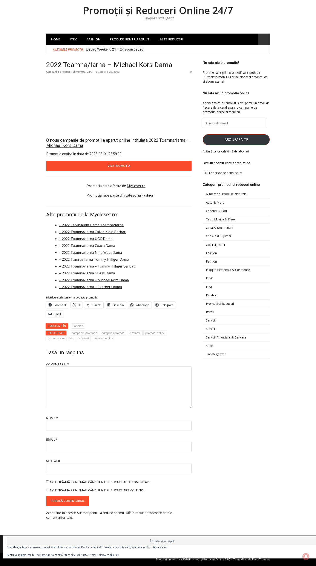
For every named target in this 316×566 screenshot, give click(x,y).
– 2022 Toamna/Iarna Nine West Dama (90, 252)
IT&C (73, 39)
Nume (52, 418)
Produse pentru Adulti (130, 39)
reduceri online (103, 338)
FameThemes (261, 559)
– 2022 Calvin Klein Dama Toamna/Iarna (91, 225)
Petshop (212, 295)
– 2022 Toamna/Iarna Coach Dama (87, 245)
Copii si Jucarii (215, 245)
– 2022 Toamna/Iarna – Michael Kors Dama (94, 280)
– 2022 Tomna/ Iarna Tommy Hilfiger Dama (94, 259)
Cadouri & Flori (216, 211)
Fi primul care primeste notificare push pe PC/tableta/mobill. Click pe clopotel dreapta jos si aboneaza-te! (235, 76)
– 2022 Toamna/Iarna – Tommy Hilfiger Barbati (97, 266)
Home (55, 39)
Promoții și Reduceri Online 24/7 (158, 10)
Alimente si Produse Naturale (226, 194)
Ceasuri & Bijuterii (218, 236)
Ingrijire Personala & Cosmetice (228, 270)
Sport (209, 346)
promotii (135, 333)
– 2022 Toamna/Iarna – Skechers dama (90, 287)
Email (52, 439)
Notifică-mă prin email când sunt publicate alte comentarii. (100, 482)
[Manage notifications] (305, 556)
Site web (53, 461)
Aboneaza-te (236, 139)
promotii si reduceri (60, 338)
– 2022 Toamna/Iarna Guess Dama (87, 273)
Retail (210, 312)
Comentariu (57, 364)
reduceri (83, 338)
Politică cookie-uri (108, 555)
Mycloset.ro (136, 185)
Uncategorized (216, 354)
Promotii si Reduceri (220, 304)
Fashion (93, 39)
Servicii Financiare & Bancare (226, 337)
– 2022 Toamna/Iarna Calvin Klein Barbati (92, 231)
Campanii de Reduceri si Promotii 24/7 (69, 72)
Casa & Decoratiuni (219, 228)
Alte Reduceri (171, 39)
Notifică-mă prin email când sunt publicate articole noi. (97, 490)
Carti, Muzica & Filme (221, 219)
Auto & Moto (215, 203)
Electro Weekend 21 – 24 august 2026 (114, 49)
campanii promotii (113, 333)
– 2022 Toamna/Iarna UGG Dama (85, 238)
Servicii (210, 320)
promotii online (155, 333)
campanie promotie (84, 333)
